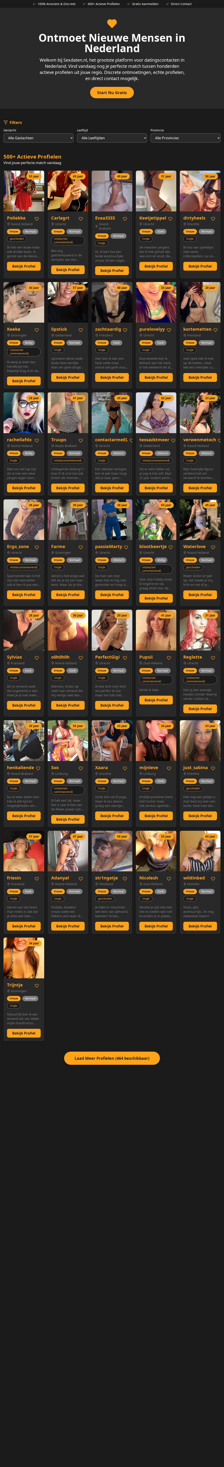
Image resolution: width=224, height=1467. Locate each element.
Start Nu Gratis (112, 92)
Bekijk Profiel (23, 266)
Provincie (157, 130)
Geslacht (10, 130)
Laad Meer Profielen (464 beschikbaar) (112, 1058)
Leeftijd (82, 130)
